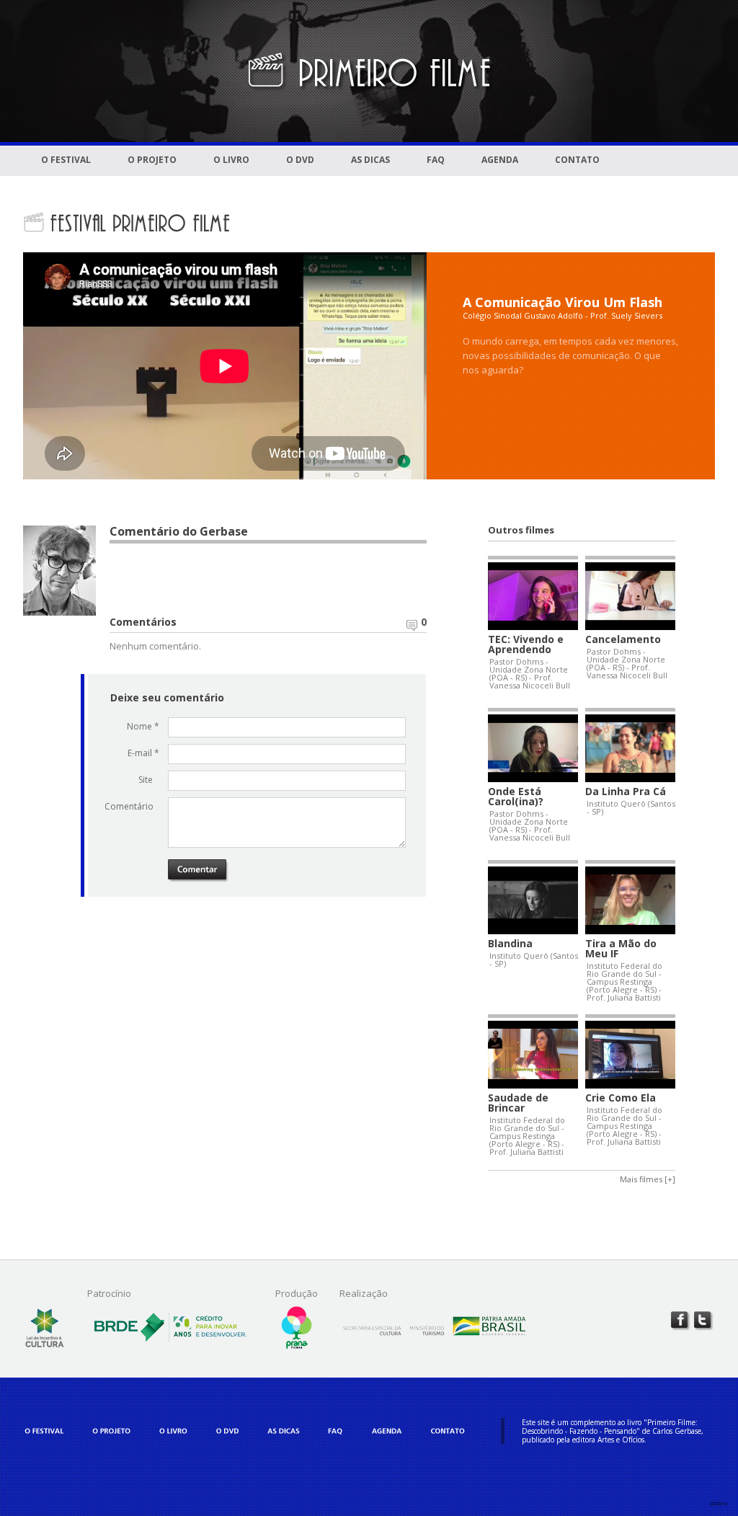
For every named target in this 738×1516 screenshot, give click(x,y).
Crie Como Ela (620, 1098)
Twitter (703, 1320)
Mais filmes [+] (647, 1179)
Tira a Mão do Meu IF (621, 949)
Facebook (680, 1320)
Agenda (499, 160)
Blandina (510, 944)
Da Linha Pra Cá (625, 791)
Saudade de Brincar (518, 1103)
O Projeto (152, 160)
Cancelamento (623, 639)
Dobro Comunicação (719, 1503)
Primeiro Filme (369, 71)
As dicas (370, 160)
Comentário (132, 806)
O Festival (66, 160)
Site (145, 779)
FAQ (436, 160)
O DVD (300, 160)
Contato (577, 160)
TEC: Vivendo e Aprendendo (526, 644)
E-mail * (143, 753)
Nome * (143, 726)
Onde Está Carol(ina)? (515, 796)
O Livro (231, 160)
